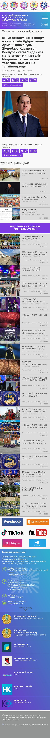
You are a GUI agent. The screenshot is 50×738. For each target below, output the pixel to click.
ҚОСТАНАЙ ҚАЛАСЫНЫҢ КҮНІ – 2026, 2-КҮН (34, 394)
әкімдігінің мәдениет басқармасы (28, 617)
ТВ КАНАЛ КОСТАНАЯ (22, 645)
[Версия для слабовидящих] (33, 24)
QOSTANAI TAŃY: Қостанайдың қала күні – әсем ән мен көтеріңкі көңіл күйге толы (35, 301)
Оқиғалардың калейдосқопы (22, 31)
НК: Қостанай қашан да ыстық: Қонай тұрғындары (34, 442)
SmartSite (42, 724)
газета (23, 687)
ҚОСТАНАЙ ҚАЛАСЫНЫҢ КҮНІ (34, 316)
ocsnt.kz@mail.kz (15, 604)
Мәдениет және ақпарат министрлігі (30, 632)
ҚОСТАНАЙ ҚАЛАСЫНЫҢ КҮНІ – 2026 (34, 457)
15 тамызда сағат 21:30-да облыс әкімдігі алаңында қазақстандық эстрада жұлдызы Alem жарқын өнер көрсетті (33, 348)
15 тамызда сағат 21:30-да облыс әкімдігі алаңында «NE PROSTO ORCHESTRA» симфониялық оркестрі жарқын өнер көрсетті (35, 333)
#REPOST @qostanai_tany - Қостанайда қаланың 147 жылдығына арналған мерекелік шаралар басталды (34, 411)
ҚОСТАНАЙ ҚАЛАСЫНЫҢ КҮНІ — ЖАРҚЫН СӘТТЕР (34, 379)
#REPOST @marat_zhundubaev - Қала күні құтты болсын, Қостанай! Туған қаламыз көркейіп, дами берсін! (34, 364)
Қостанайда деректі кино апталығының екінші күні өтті (34, 173)
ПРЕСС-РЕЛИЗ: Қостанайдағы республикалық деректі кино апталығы (33, 212)
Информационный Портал (25, 659)
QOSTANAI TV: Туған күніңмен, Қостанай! (31, 269)
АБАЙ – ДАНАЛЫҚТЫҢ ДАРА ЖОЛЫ (33, 489)
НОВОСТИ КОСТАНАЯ (22, 701)
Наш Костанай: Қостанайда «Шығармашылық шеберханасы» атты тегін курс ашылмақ (34, 199)
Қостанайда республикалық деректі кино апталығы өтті (35, 185)
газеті (23, 673)
